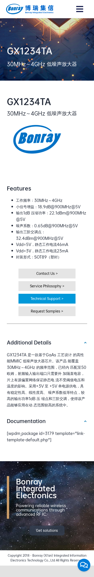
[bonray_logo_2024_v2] (30, 5)
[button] (47, 342)
